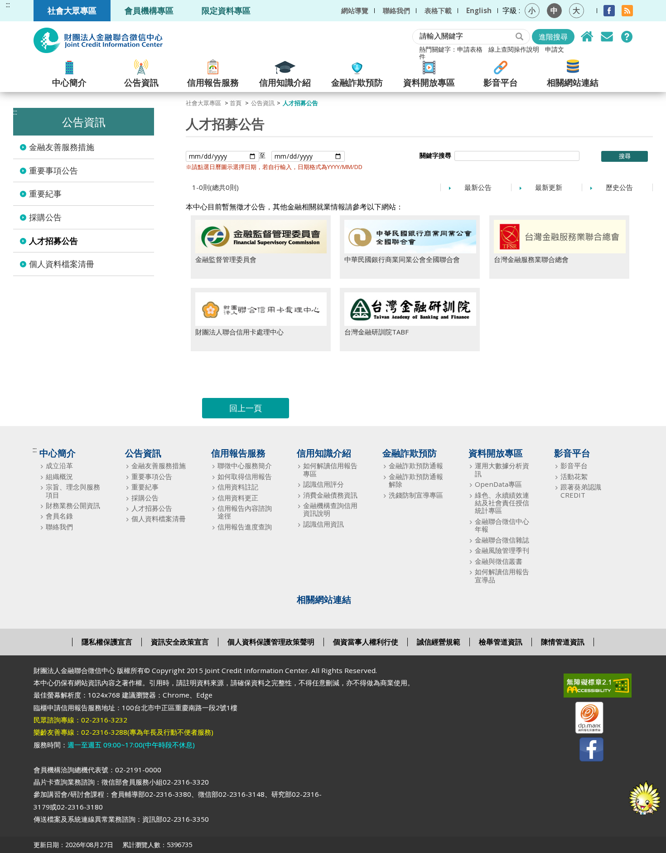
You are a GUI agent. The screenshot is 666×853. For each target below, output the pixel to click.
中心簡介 (69, 81)
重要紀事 (45, 193)
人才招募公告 (53, 240)
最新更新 (548, 187)
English (479, 10)
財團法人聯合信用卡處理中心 (239, 331)
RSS (627, 10)
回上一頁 (245, 407)
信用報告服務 (213, 81)
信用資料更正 (237, 498)
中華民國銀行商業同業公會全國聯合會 (402, 259)
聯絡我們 (396, 10)
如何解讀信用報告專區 (330, 470)
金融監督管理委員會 (225, 259)
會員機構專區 (149, 10)
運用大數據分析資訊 (502, 470)
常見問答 (627, 36)
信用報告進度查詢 (244, 527)
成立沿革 (59, 466)
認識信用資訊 (323, 524)
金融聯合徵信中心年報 (502, 525)
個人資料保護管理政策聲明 (270, 642)
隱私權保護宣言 (107, 642)
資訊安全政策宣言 (180, 642)
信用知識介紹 (285, 81)
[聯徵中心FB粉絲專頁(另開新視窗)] (583, 751)
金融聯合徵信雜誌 (502, 540)
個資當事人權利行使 (365, 642)
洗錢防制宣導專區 (416, 495)
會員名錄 (59, 516)
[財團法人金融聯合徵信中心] (98, 40)
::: (8, 5)
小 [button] (532, 10)
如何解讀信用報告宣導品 (502, 576)
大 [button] (576, 10)
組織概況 (59, 476)
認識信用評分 (323, 484)
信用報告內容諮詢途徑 (244, 512)
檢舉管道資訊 (500, 642)
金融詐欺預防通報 (416, 466)
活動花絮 (574, 476)
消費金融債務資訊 (330, 495)
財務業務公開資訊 (73, 505)
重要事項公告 (53, 170)
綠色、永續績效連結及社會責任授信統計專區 (502, 503)
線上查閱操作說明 (513, 49)
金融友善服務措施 (61, 146)
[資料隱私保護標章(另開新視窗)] (583, 719)
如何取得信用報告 (244, 476)
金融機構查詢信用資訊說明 (330, 510)
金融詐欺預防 (357, 81)
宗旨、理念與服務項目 (73, 491)
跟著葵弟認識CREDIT (580, 491)
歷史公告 (619, 187)
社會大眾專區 (72, 10)
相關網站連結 (572, 81)
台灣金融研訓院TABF (376, 331)
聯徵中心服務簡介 (244, 466)
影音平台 (500, 81)
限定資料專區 (226, 10)
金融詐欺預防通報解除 (416, 481)
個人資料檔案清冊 (61, 263)
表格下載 (438, 10)
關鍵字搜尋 (435, 155)
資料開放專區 (429, 81)
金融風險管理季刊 (502, 550)
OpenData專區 (498, 484)
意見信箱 (607, 36)
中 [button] (554, 10)
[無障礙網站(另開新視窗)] (583, 688)
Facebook (609, 10)
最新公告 (478, 187)
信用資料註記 (237, 487)
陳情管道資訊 (562, 642)
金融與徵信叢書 (498, 561)
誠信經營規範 (438, 642)
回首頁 (587, 36)
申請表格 (470, 49)
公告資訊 (141, 81)
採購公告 (45, 217)
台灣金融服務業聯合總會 (531, 259)
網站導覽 (354, 10)
